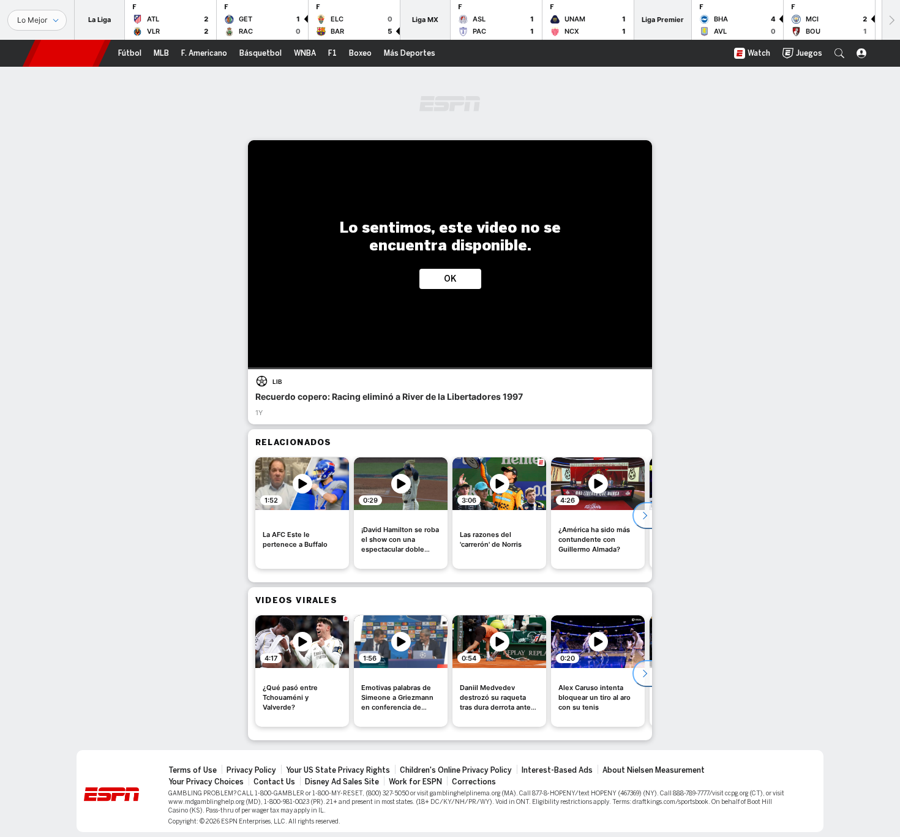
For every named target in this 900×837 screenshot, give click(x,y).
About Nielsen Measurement (653, 770)
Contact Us (274, 782)
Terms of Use (192, 770)
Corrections (474, 782)
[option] (302, 513)
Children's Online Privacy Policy (456, 770)
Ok (450, 279)
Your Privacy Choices (206, 782)
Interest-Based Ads (557, 770)
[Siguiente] (891, 20)
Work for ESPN (415, 782)
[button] (839, 53)
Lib (277, 381)
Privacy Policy (251, 770)
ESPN (66, 53)
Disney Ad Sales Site (342, 782)
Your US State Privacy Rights (338, 770)
